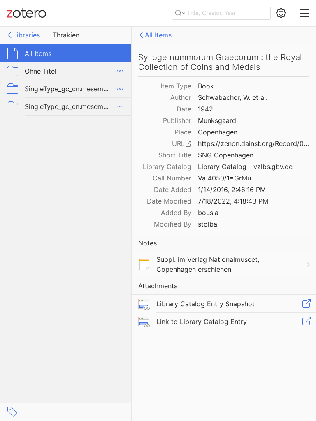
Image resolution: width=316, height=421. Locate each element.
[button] (306, 304)
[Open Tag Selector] (12, 412)
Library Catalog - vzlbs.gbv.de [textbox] (245, 166)
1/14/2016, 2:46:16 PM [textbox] (232, 189)
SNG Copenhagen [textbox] (225, 155)
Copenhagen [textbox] (217, 132)
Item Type (175, 86)
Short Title (174, 155)
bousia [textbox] (208, 212)
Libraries (26, 35)
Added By (176, 212)
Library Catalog (167, 166)
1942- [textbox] (207, 109)
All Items (158, 35)
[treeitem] (66, 53)
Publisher (177, 120)
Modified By (172, 224)
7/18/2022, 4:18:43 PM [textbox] (233, 201)
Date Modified (169, 201)
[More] (120, 71)
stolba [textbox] (207, 224)
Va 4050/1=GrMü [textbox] (224, 178)
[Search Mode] (180, 13)
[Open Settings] (281, 13)
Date (184, 109)
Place (182, 132)
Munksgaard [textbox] (217, 120)
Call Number (172, 178)
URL (178, 143)
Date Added (172, 189)
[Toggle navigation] (304, 13)
